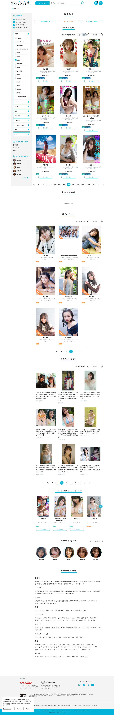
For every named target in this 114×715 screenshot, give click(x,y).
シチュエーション (20, 125)
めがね (70, 610)
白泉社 (18, 85)
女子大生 (90, 644)
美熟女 (60, 627)
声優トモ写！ (39, 603)
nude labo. (53, 603)
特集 (14, 150)
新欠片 (18, 81)
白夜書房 (19, 89)
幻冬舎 (18, 56)
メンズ (66, 656)
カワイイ (84, 627)
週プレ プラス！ (20, 25)
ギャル (92, 620)
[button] (100, 506)
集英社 (18, 60)
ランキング (16, 147)
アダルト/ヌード (85, 649)
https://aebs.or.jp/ (33, 696)
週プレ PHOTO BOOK (42, 591)
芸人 (64, 649)
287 (94, 184)
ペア (38, 637)
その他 (16, 134)
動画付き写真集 (63, 601)
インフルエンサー (90, 647)
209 (78, 184)
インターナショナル (79, 620)
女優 (62, 644)
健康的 (39, 620)
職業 (16, 129)
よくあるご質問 (77, 705)
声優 (81, 644)
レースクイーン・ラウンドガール (47, 647)
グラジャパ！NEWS (21, 27)
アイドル (52, 644)
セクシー (96, 627)
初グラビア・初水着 (53, 656)
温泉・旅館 (78, 637)
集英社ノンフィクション (56, 593)
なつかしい (72, 627)
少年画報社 (19, 71)
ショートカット (73, 618)
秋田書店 (19, 38)
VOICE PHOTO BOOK (76, 601)
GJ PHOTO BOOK (66, 591)
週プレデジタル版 (21, 22)
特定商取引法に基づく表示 (49, 705)
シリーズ (17, 106)
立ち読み (45, 81)
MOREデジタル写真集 (79, 591)
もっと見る (96, 541)
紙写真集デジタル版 (41, 601)
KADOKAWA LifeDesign (22, 49)
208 (73, 184)
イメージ (17, 120)
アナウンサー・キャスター (71, 647)
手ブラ (39, 656)
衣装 (16, 111)
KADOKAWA (20, 45)
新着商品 (15, 145)
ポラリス (46, 603)
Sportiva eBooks (69, 593)
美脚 (85, 618)
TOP (12, 8)
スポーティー (63, 620)
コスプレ (40, 610)
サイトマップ (95, 705)
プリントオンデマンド (90, 601)
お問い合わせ (86, 705)
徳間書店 (19, 78)
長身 (94, 618)
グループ (57, 637)
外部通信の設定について (64, 705)
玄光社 (18, 52)
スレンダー (41, 618)
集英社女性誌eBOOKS (42, 593)
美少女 (39, 627)
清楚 (39, 630)
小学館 (18, 67)
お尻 (61, 618)
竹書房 (18, 74)
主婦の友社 (19, 63)
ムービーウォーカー (21, 96)
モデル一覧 (25, 178)
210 (82, 184)
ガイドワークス (20, 41)
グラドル (40, 644)
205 (59, 184)
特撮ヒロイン (41, 649)
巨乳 (52, 618)
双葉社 (18, 92)
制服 (50, 610)
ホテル (67, 637)
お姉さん (50, 627)
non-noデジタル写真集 (93, 591)
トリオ (47, 637)
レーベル (17, 102)
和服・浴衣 (81, 610)
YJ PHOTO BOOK (54, 591)
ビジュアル (18, 115)
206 (64, 184)
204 (55, 184)
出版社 (16, 34)
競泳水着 (60, 610)
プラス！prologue (53, 601)
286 (89, 184)
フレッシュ (51, 620)
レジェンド (54, 649)
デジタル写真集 (20, 19)
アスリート (74, 649)
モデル (71, 644)
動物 (75, 656)
